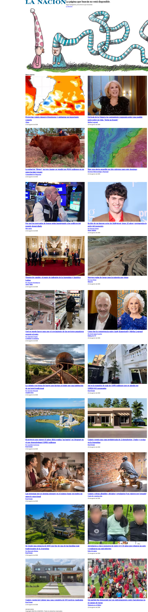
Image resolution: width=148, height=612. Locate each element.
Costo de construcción (95, 496)
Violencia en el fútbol (94, 605)
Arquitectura (29, 393)
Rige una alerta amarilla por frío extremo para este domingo (112, 169)
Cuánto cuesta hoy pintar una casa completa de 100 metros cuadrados (54, 600)
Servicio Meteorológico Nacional (98, 172)
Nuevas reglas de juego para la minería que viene (108, 278)
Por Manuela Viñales (31, 551)
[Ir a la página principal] (45, 3)
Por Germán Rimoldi (31, 391)
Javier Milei (29, 284)
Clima (27, 122)
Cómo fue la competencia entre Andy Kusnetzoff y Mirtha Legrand (115, 332)
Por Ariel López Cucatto (95, 334)
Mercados (28, 228)
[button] (55, 96)
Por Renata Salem (93, 228)
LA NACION (69, 6)
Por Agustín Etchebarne (32, 283)
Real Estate (91, 391)
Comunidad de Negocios (33, 174)
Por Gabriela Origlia (31, 337)
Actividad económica (32, 338)
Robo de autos (92, 551)
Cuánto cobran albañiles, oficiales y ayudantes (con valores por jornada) (117, 494)
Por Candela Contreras (32, 445)
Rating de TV (92, 336)
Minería (90, 282)
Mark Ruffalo (92, 230)
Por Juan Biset (92, 280)
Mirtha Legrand (93, 122)
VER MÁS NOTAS (29, 609)
